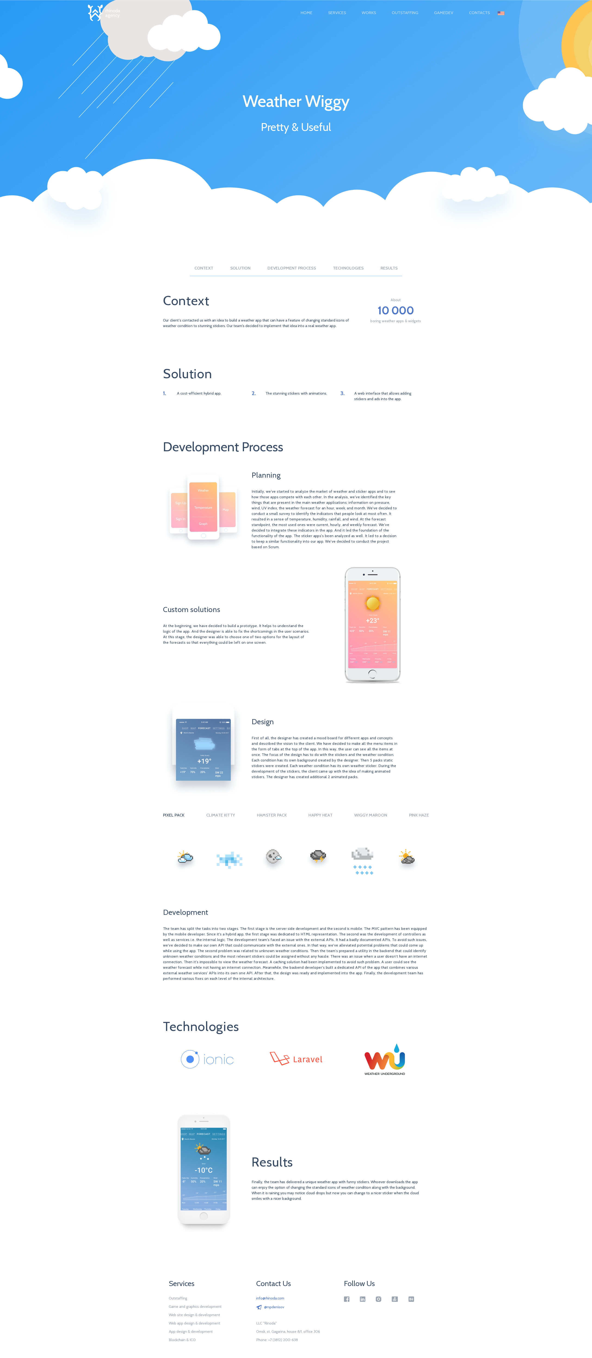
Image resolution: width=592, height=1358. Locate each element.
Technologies (348, 268)
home (306, 12)
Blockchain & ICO (182, 1340)
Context (203, 268)
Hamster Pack (272, 815)
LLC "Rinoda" (266, 1323)
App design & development (191, 1331)
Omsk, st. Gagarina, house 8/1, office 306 (288, 1331)
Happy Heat (320, 815)
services (337, 12)
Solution (240, 268)
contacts (479, 12)
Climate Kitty (220, 815)
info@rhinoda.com (270, 1298)
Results (389, 268)
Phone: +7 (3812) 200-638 (277, 1340)
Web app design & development (194, 1323)
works (369, 12)
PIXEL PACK (174, 815)
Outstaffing (405, 12)
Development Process (292, 268)
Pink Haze (419, 815)
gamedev (443, 12)
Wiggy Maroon (370, 815)
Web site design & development (194, 1315)
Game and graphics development (195, 1307)
